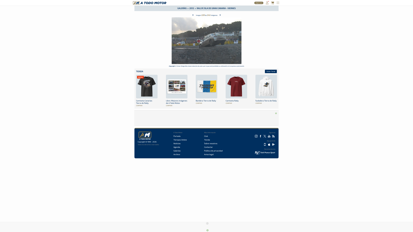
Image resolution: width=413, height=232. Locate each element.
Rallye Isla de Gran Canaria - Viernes (216, 8)
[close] (207, 223)
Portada (176, 136)
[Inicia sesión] (267, 4)
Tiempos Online (180, 140)
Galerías (182, 8)
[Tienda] (272, 4)
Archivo (176, 154)
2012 (191, 8)
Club (206, 136)
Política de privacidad (213, 151)
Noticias (177, 143)
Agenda (176, 147)
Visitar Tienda (271, 71)
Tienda (139, 71)
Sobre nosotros (210, 143)
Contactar (208, 147)
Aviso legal (209, 154)
